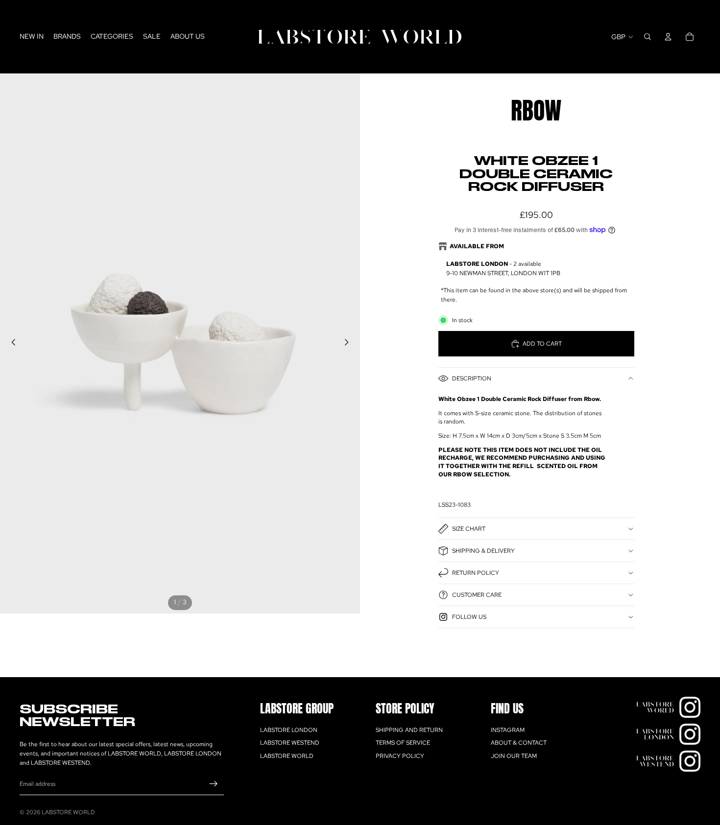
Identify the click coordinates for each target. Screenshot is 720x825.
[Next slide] (349, 343)
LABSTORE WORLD (286, 756)
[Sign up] (213, 784)
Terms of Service (403, 743)
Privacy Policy (400, 756)
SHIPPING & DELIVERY (483, 551)
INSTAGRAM (508, 730)
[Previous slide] (11, 343)
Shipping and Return (409, 730)
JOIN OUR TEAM (514, 756)
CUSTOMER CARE (477, 595)
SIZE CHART (468, 529)
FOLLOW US (469, 617)
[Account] (668, 36)
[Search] (647, 36)
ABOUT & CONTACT (519, 743)
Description (471, 378)
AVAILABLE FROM (477, 246)
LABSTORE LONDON (288, 730)
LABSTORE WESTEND (289, 743)
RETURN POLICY (475, 573)
